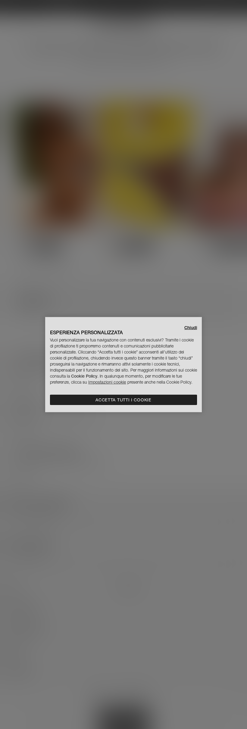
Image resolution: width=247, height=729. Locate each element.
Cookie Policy (84, 376)
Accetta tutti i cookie (123, 400)
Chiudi (190, 327)
